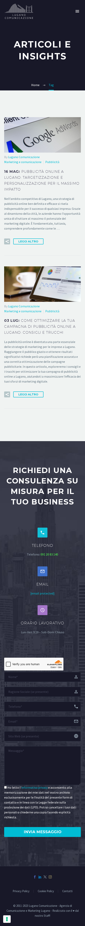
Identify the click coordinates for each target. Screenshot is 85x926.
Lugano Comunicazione (24, 157)
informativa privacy (34, 787)
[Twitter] (45, 877)
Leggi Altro (28, 241)
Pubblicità (52, 162)
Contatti (67, 891)
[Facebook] (34, 877)
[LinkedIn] (40, 877)
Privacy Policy (21, 891)
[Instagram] (50, 877)
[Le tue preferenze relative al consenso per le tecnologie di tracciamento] (7, 919)
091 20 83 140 (49, 554)
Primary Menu (77, 11)
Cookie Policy (46, 891)
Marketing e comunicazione (23, 162)
